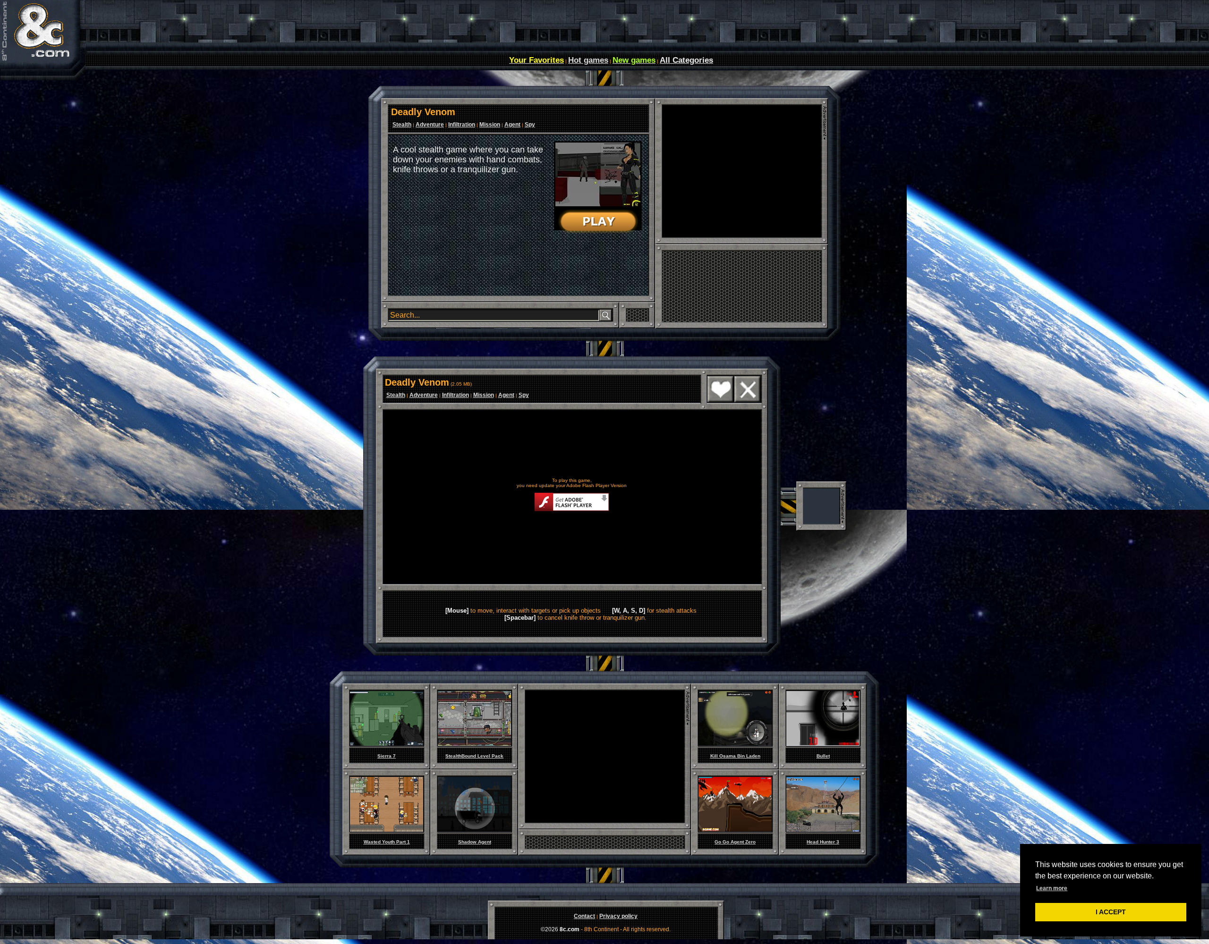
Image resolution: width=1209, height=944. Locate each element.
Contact (584, 916)
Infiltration (461, 124)
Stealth (401, 124)
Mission (489, 124)
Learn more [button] (1051, 888)
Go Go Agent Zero (735, 841)
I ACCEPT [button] (1111, 912)
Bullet (823, 756)
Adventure (430, 124)
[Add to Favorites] (720, 400)
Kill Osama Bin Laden (735, 756)
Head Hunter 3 (823, 841)
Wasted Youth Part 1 (387, 841)
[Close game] (747, 400)
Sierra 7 (386, 756)
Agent (512, 124)
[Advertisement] (741, 171)
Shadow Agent (474, 841)
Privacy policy (618, 916)
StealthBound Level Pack (474, 756)
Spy (530, 124)
